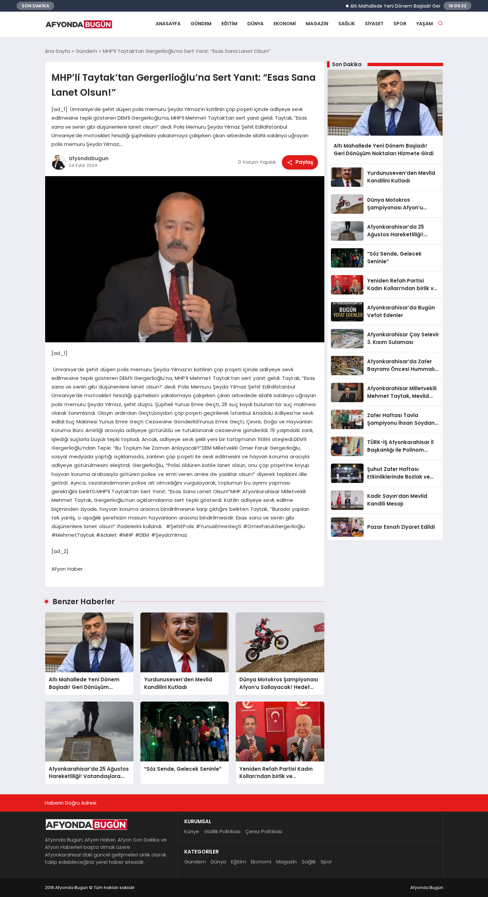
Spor (399, 23)
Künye (191, 831)
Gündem (201, 23)
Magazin (317, 23)
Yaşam (424, 23)
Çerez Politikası (263, 831)
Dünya (255, 23)
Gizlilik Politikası (222, 831)
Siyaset (374, 23)
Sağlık (346, 23)
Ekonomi (285, 23)
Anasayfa (168, 23)
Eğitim (229, 23)
